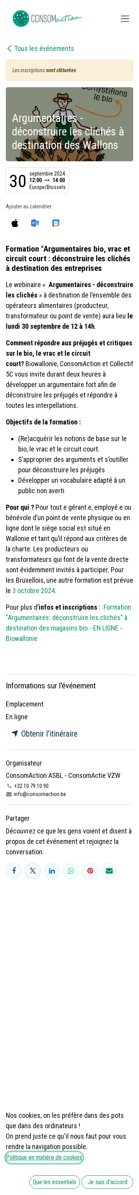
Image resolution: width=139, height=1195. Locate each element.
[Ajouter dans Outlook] (34, 223)
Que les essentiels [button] (54, 1182)
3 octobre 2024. (34, 591)
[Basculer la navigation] (125, 18)
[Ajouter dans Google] (55, 223)
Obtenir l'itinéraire (48, 734)
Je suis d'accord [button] (107, 1182)
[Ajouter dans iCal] (15, 223)
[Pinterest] (90, 871)
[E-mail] (109, 871)
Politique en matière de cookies (44, 1157)
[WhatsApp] (71, 871)
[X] (33, 871)
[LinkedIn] (52, 871)
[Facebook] (14, 871)
